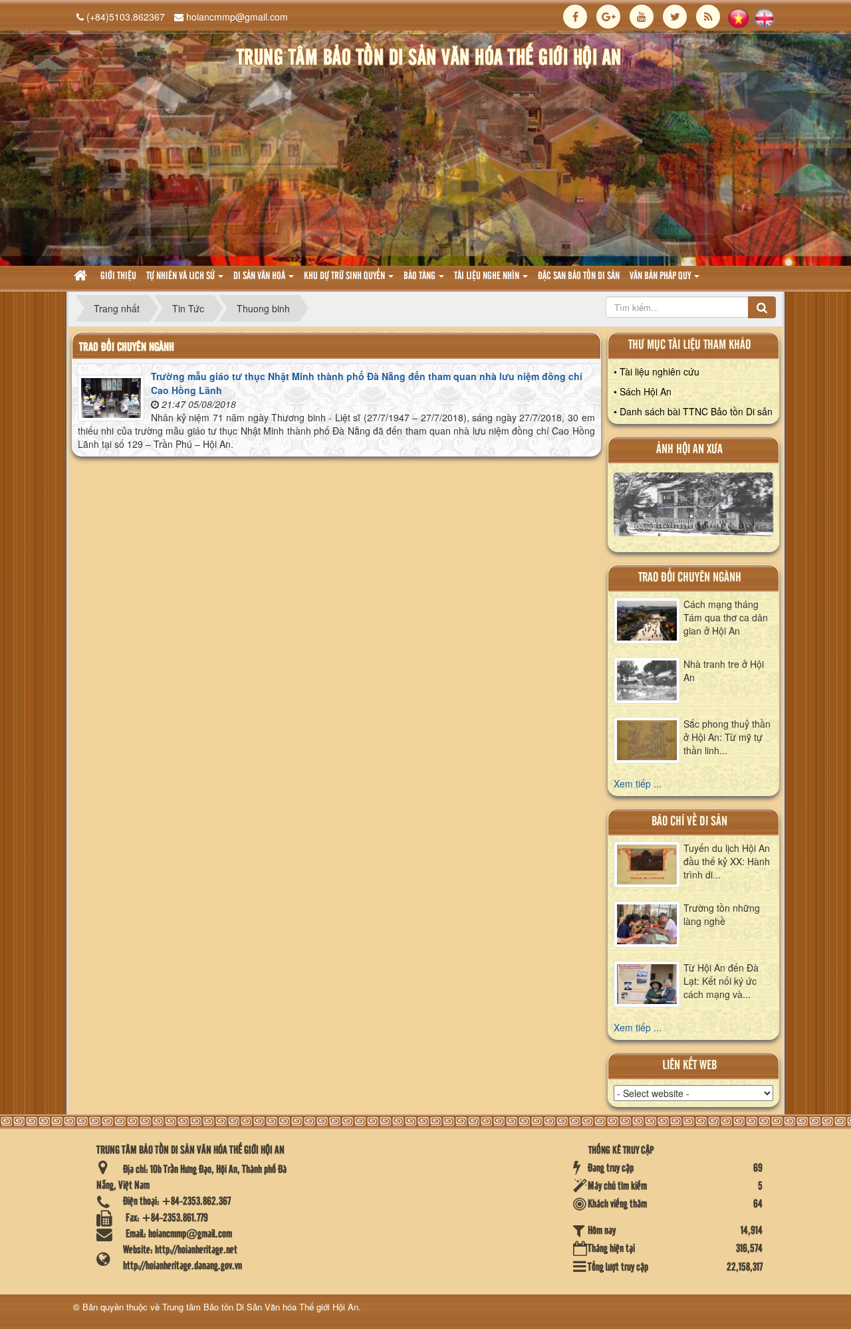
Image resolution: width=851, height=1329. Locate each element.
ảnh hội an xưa (689, 449)
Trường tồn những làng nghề (721, 914)
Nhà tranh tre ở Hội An (723, 670)
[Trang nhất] (82, 277)
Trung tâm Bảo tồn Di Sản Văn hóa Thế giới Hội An (260, 1306)
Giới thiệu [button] (118, 276)
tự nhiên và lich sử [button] (181, 276)
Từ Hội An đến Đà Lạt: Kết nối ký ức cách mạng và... (721, 981)
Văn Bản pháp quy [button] (661, 276)
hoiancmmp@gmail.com (237, 16)
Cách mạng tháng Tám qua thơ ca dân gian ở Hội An (725, 617)
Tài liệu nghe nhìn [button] (487, 276)
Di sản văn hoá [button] (260, 276)
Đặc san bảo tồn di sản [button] (579, 276)
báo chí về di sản (689, 821)
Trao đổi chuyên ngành (689, 577)
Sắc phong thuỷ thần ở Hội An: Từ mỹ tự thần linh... (727, 737)
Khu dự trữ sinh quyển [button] (345, 276)
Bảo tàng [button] (420, 276)
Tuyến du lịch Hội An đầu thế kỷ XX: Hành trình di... (726, 861)
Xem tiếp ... (638, 783)
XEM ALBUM (694, 508)
